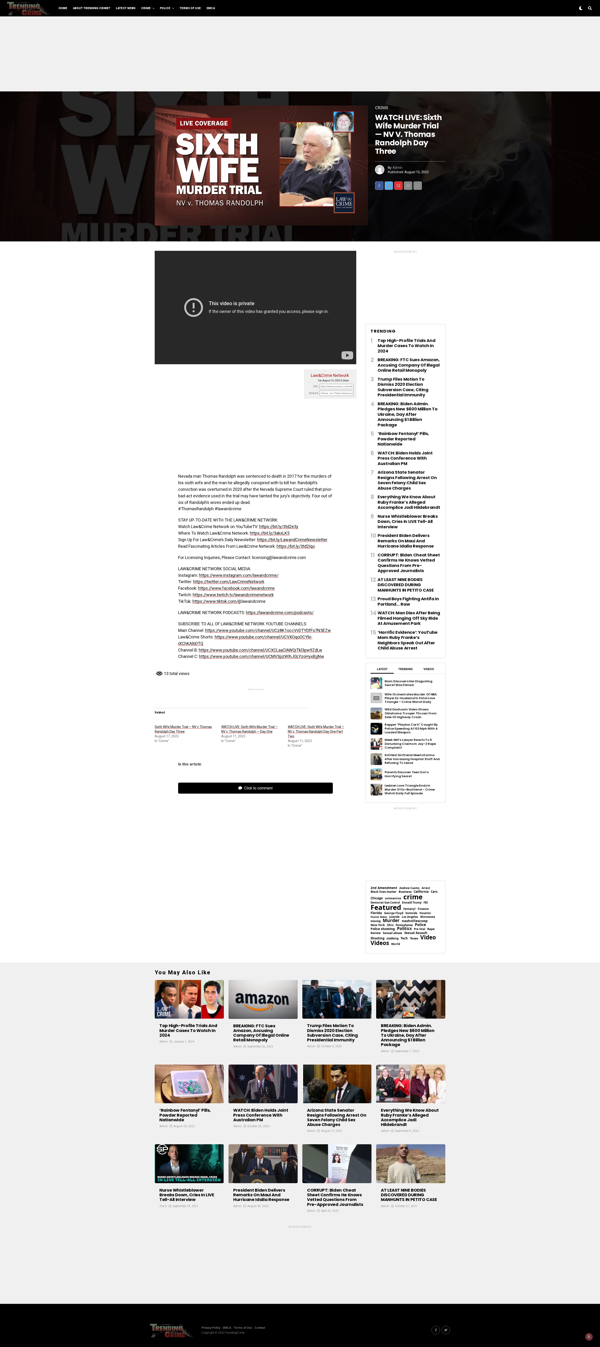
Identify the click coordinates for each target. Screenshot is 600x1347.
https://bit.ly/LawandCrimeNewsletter (292, 539)
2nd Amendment (384, 888)
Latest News (125, 8)
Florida (376, 913)
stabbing (392, 938)
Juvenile (394, 917)
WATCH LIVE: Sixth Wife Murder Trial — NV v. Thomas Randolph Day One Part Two (316, 731)
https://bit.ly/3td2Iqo (296, 546)
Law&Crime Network (330, 375)
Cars (434, 891)
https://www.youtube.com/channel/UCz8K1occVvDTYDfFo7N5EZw (268, 630)
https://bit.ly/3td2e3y (278, 526)
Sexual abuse (392, 932)
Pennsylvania (404, 925)
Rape (431, 929)
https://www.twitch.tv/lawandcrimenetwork (233, 594)
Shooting (377, 938)
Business (405, 891)
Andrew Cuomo (409, 888)
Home (63, 8)
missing (376, 921)
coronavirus (393, 898)
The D (163, 1206)
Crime (146, 8)
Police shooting (383, 929)
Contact (260, 1327)
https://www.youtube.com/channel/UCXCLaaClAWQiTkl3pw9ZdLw (260, 650)
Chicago (377, 898)
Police (165, 8)
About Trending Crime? (91, 8)
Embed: (314, 393)
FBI (426, 902)
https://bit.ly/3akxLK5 (269, 533)
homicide (411, 913)
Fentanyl (409, 909)
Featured (386, 907)
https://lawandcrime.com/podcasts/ (280, 612)
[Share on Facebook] (379, 185)
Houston (425, 913)
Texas (414, 938)
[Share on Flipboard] (398, 185)
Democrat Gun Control (385, 902)
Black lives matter (384, 891)
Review (376, 933)
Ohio (390, 925)
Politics (404, 929)
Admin (397, 167)
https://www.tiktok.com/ (215, 601)
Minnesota (427, 917)
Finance (423, 909)
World (395, 944)
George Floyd (393, 913)
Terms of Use (190, 8)
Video (428, 937)
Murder (391, 920)
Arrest (426, 888)
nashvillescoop (415, 921)
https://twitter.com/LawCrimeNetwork (228, 581)
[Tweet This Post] (389, 185)
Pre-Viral (419, 929)
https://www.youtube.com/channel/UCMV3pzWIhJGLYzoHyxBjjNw (261, 656)
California (421, 891)
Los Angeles (410, 917)
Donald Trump (411, 902)
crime (413, 896)
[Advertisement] (300, 54)
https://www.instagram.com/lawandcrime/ (238, 575)
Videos (380, 943)
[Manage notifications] (589, 1336)
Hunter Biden (379, 917)
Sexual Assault (415, 933)
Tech (404, 938)
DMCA (210, 8)
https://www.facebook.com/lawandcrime (236, 588)
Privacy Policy (211, 1327)
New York (378, 925)
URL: (316, 386)
